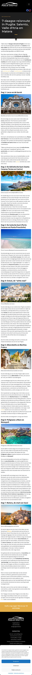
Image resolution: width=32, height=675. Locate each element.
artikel (17, 161)
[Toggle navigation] (29, 4)
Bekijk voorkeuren (16, 670)
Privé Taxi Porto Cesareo (16, 636)
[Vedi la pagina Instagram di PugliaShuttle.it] (30, 11)
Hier (2, 599)
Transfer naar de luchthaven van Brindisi (16, 641)
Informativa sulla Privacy (19, 673)
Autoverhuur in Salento (16, 639)
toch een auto (6, 71)
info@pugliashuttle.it (16, 626)
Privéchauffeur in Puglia (16, 637)
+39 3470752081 (16, 624)
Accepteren (16, 661)
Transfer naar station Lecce (16, 643)
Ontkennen (16, 665)
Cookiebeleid (10, 673)
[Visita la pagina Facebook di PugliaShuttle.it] (27, 11)
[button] (29, 647)
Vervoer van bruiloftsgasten (16, 634)
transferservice (18, 71)
